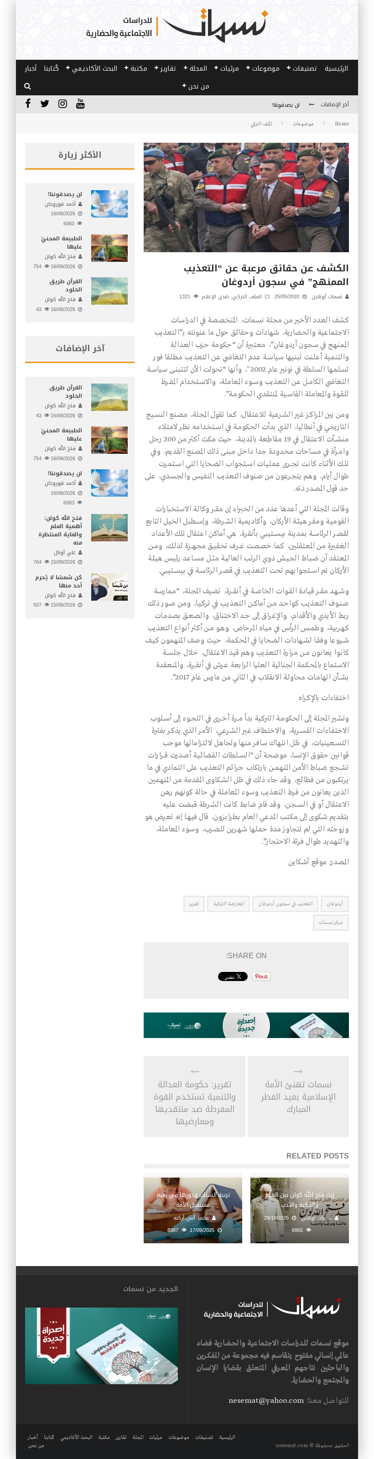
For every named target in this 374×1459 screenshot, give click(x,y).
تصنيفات (305, 68)
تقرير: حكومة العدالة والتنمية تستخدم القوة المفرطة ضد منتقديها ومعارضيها (195, 1103)
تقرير (194, 904)
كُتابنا (51, 68)
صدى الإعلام (215, 296)
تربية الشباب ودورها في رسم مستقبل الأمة (193, 1199)
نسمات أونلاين (327, 296)
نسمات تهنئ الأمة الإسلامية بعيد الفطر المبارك (298, 1097)
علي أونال (65, 552)
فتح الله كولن (60, 256)
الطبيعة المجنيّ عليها (61, 243)
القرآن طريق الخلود (65, 285)
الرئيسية (336, 68)
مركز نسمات (331, 922)
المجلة (198, 68)
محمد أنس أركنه (191, 1218)
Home (342, 124)
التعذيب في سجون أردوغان (285, 904)
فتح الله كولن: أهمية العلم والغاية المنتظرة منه (60, 530)
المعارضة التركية (228, 904)
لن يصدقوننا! (286, 105)
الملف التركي (247, 296)
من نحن (198, 86)
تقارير (169, 68)
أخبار (30, 68)
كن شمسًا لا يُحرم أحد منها (58, 581)
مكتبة (138, 68)
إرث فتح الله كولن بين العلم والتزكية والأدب (299, 1199)
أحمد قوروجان (60, 204)
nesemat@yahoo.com (266, 1401)
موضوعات (266, 68)
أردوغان (335, 904)
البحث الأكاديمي (94, 68)
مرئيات (229, 68)
